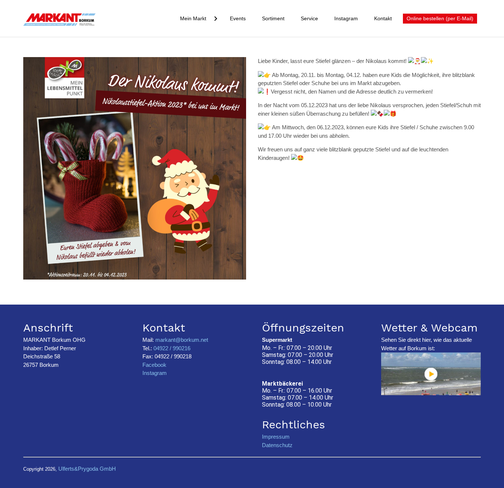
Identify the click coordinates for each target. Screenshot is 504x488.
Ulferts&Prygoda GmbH (87, 469)
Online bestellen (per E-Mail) (440, 18)
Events (238, 18)
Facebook (154, 365)
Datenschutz (277, 445)
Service (309, 18)
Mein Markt (193, 18)
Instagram (346, 18)
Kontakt (383, 18)
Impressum (276, 436)
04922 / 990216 (171, 348)
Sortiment (273, 18)
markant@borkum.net (181, 340)
